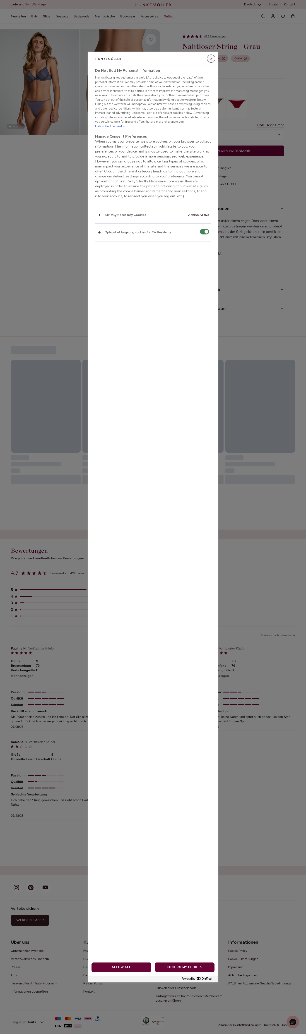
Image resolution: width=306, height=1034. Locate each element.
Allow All (121, 967)
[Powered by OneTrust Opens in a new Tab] (198, 979)
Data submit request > (110, 126)
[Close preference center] (211, 58)
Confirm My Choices (184, 967)
